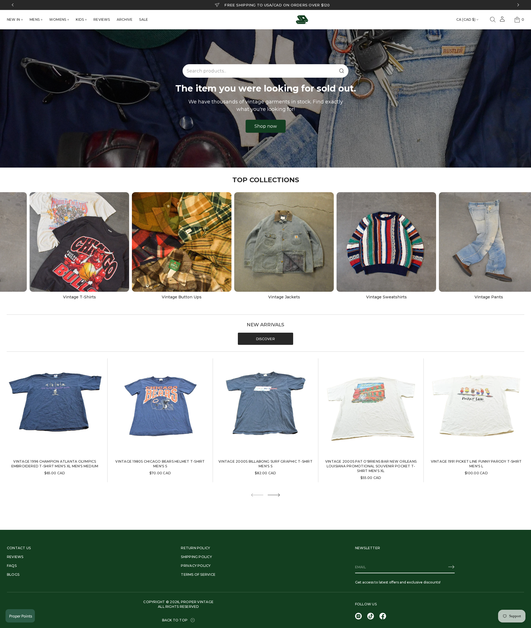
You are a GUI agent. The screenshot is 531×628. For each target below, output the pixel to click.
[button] (493, 20)
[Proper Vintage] (302, 19)
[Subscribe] (451, 567)
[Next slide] (274, 495)
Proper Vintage (197, 602)
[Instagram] (358, 616)
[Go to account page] (502, 21)
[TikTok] (371, 616)
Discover (265, 339)
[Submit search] (342, 71)
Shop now (265, 126)
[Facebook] (383, 616)
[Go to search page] (493, 20)
